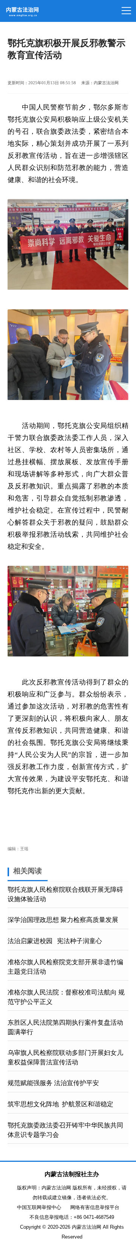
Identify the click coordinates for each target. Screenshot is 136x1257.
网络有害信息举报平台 (94, 1207)
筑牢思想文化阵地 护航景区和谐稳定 (60, 1104)
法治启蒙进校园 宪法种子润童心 (55, 941)
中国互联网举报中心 (39, 1207)
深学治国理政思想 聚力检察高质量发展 (63, 919)
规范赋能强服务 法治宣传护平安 (53, 1083)
